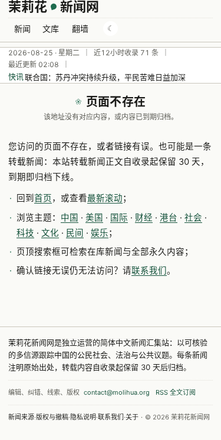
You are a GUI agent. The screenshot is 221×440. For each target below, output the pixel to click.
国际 (119, 217)
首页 (43, 198)
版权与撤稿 (52, 417)
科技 (25, 233)
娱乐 (99, 233)
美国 (94, 217)
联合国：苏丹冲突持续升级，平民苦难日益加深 (105, 77)
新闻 (22, 29)
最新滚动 (105, 198)
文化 (50, 233)
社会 (193, 217)
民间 (75, 233)
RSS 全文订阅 (176, 392)
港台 (168, 217)
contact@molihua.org (117, 392)
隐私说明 (83, 417)
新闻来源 (21, 417)
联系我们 (149, 270)
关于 (132, 417)
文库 (50, 29)
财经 (144, 217)
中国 (69, 217)
